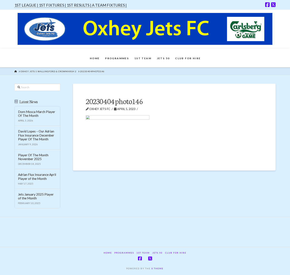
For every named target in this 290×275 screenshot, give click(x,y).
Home (108, 252)
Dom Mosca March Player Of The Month (36, 114)
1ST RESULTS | (79, 5)
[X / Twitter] (273, 4)
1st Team (143, 252)
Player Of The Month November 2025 (33, 157)
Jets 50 (157, 252)
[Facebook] (267, 4)
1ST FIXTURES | (53, 5)
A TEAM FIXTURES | (109, 5)
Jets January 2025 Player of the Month (36, 196)
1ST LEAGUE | (26, 5)
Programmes (124, 252)
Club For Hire (175, 252)
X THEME (157, 268)
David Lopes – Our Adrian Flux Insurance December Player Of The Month (36, 135)
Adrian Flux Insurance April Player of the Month (37, 177)
